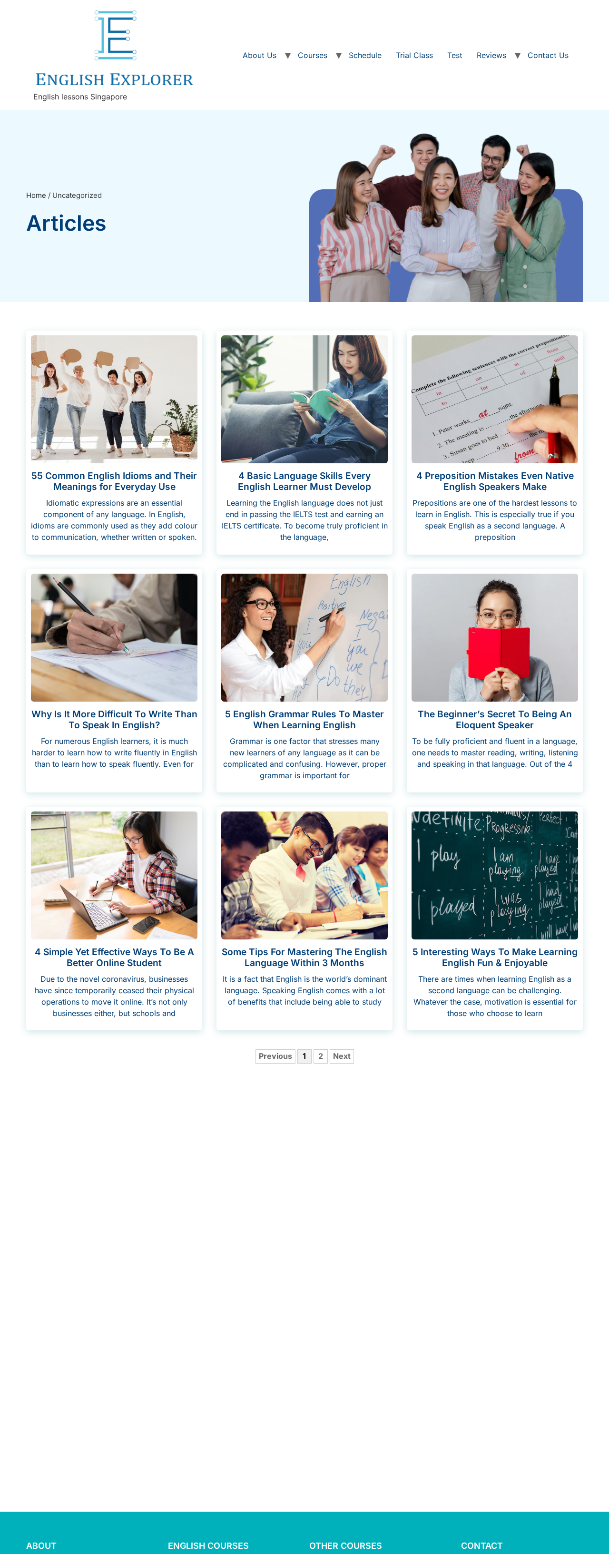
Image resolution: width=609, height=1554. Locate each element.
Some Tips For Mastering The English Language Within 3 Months (304, 957)
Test (454, 55)
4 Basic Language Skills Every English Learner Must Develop (304, 481)
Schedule (365, 55)
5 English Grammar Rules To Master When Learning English (304, 719)
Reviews (491, 55)
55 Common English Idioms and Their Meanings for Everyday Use (114, 481)
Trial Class (414, 55)
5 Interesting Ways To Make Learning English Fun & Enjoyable (495, 957)
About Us (259, 55)
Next (342, 1056)
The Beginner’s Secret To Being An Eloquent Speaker (495, 719)
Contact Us (548, 55)
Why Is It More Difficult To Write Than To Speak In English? (114, 719)
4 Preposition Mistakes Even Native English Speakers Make (495, 481)
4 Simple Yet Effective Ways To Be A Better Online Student (114, 957)
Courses (312, 55)
